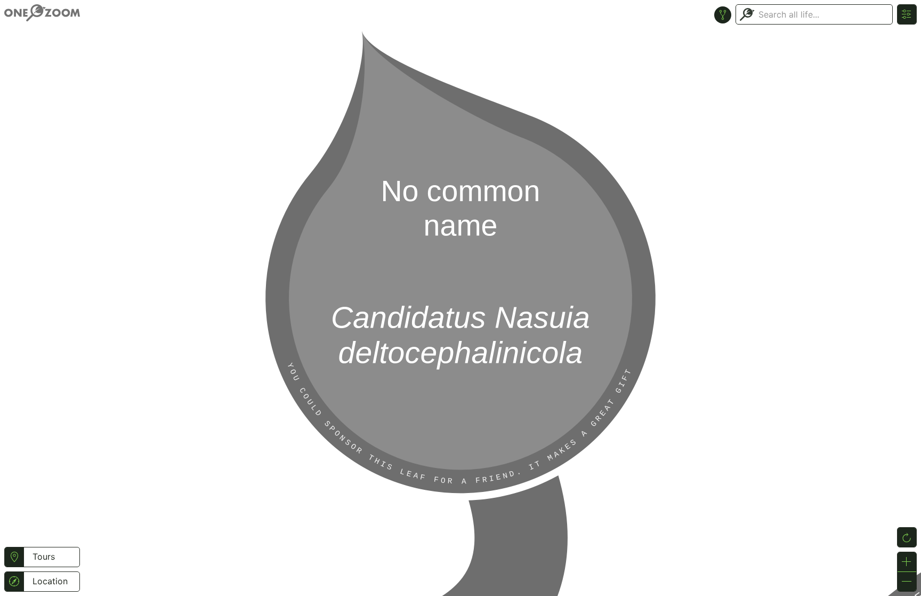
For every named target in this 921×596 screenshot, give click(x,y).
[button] (14, 557)
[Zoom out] (907, 581)
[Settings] (907, 14)
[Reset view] (907, 537)
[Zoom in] (907, 561)
